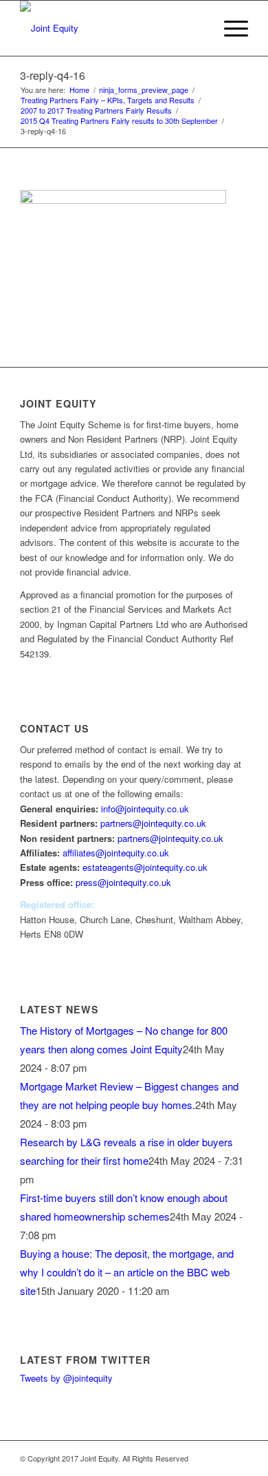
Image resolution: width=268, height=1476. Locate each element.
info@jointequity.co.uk (145, 808)
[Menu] (229, 28)
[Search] (196, 28)
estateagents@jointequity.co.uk (145, 867)
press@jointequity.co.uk (123, 882)
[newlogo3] (111, 28)
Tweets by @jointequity (66, 1377)
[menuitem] (196, 28)
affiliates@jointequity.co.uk (116, 852)
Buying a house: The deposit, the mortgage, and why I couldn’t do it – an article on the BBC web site (127, 1272)
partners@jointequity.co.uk (153, 823)
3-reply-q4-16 (52, 75)
